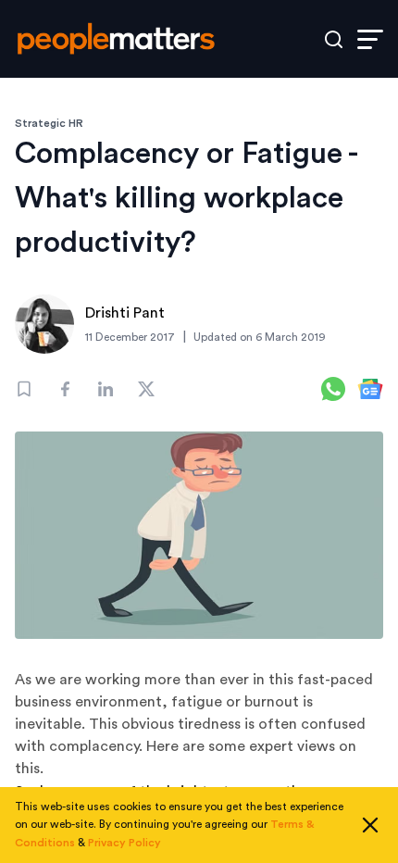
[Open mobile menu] (370, 39)
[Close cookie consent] (370, 825)
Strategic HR (49, 123)
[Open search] (333, 39)
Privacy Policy (124, 842)
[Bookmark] (24, 389)
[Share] (65, 389)
